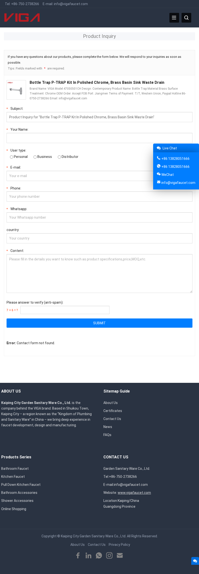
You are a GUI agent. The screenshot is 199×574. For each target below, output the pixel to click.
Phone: (14, 188)
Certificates (112, 411)
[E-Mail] (119, 555)
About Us (110, 403)
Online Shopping (13, 509)
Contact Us (112, 419)
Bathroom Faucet (15, 469)
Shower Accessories (17, 501)
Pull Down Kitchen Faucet (21, 485)
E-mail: (14, 167)
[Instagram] (109, 555)
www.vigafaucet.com (134, 493)
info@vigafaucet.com (71, 4)
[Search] (186, 18)
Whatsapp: (17, 209)
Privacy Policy (119, 545)
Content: (15, 251)
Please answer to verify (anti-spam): (35, 306)
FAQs (107, 435)
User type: (16, 150)
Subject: (15, 109)
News (107, 427)
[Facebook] (78, 555)
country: (13, 230)
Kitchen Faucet (13, 477)
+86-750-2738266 (25, 4)
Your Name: (17, 129)
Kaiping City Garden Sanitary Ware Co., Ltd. (93, 536)
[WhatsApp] (99, 555)
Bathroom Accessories (19, 493)
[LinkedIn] (88, 555)
